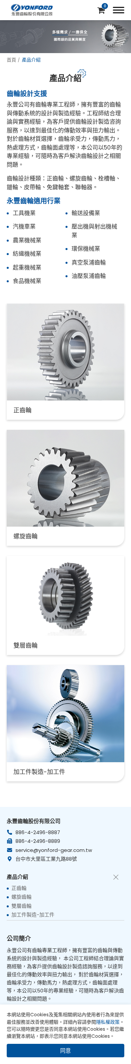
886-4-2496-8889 (37, 841)
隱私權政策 (108, 1022)
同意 (65, 1051)
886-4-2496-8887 (37, 832)
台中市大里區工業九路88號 (46, 858)
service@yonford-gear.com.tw (53, 850)
